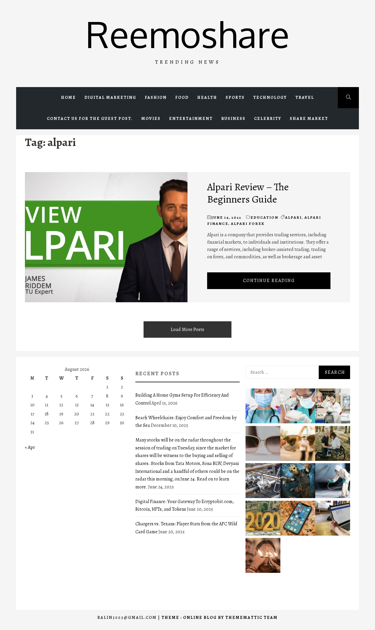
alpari (293, 217)
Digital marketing (110, 97)
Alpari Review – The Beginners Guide (248, 193)
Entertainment (191, 118)
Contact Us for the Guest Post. (90, 118)
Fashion (156, 97)
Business (233, 118)
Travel (304, 97)
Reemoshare (187, 34)
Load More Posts (187, 329)
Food (182, 97)
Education (264, 217)
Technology (270, 97)
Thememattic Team (251, 617)
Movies (151, 118)
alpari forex (248, 223)
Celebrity (267, 118)
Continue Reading (269, 280)
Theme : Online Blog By (193, 617)
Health (207, 97)
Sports (235, 97)
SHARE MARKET (309, 118)
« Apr (30, 447)
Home (68, 97)
